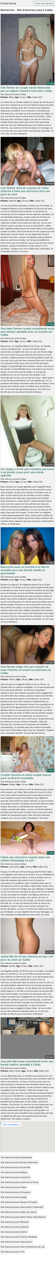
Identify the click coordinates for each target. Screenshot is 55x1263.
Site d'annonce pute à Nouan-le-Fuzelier (19, 1202)
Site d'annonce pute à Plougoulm (16, 1192)
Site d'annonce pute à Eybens (14, 1172)
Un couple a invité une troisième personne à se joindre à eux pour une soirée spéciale (27, 472)
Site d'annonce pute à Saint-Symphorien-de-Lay (23, 1247)
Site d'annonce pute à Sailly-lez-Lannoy (19, 1212)
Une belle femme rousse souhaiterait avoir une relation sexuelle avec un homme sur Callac (27, 331)
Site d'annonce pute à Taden (13, 1187)
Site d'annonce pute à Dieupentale (16, 1157)
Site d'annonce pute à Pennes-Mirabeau (19, 1237)
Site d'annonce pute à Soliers (14, 1232)
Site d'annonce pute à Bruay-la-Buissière (19, 1162)
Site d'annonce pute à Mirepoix (15, 1222)
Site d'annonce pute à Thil (12, 1252)
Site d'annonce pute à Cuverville (15, 1167)
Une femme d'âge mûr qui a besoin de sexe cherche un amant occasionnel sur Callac (26, 670)
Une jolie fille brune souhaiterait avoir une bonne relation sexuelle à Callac (27, 1063)
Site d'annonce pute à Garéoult (15, 1227)
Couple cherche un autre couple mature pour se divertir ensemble (26, 776)
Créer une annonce (44, 3)
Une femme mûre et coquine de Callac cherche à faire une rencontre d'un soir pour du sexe (25, 191)
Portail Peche (8, 3)
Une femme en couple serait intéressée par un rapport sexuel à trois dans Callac (26, 89)
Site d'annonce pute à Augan (14, 1197)
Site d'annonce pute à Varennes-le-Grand (19, 1182)
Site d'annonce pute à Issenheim (15, 1177)
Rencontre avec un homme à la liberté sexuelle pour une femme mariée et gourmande (25, 570)
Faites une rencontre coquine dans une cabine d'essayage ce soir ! (25, 859)
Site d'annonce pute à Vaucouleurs (16, 1242)
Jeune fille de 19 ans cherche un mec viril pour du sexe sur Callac (27, 958)
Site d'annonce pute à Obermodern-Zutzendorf (22, 1207)
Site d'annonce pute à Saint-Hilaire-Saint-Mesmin (23, 1217)
